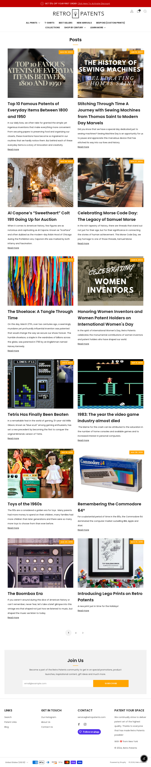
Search (8, 717)
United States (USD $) (15, 762)
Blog (6, 726)
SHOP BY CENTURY (73, 27)
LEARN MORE (96, 27)
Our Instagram (48, 717)
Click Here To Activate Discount (94, 3)
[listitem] (75, 3)
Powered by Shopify (118, 762)
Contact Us (47, 726)
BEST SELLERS (65, 22)
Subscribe (111, 683)
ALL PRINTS (31, 22)
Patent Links (10, 722)
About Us (45, 722)
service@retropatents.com (92, 717)
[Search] (145, 11)
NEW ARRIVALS (84, 22)
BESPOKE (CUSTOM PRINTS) (110, 22)
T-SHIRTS (49, 22)
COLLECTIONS (52, 27)
